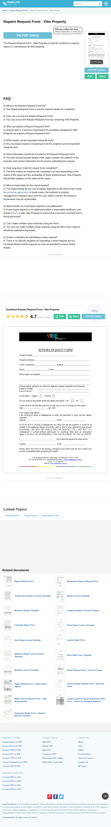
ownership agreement (17, 192)
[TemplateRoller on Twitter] (61, 796)
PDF (90, 76)
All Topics (82, 766)
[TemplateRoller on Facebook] (55, 796)
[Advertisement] (42, 72)
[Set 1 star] (8, 316)
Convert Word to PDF (12, 742)
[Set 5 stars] (26, 316)
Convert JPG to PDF (11, 766)
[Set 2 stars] (13, 316)
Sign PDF (46, 750)
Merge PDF (47, 746)
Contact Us (83, 762)
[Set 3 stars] (17, 316)
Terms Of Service (86, 758)
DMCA (81, 750)
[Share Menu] (105, 796)
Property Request (12, 516)
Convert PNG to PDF (11, 750)
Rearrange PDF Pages (52, 758)
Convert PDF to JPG (11, 777)
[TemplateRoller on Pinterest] (49, 796)
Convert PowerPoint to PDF (14, 762)
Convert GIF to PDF (11, 754)
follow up (15, 213)
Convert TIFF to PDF (12, 758)
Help (80, 746)
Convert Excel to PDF (12, 746)
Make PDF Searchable (52, 762)
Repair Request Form (50, 516)
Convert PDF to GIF (11, 785)
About (80, 742)
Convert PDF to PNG (11, 781)
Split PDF (46, 742)
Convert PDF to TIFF (12, 789)
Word (103, 76)
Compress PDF (49, 754)
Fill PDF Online (28, 35)
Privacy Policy (84, 754)
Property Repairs (30, 516)
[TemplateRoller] (10, 3)
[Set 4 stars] (22, 316)
